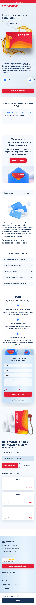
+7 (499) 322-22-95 (10, 546)
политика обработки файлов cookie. (15, 595)
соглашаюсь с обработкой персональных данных (21, 399)
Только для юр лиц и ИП (13, 390)
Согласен (18, 601)
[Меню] (33, 6)
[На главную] (10, 6)
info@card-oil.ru (9, 552)
